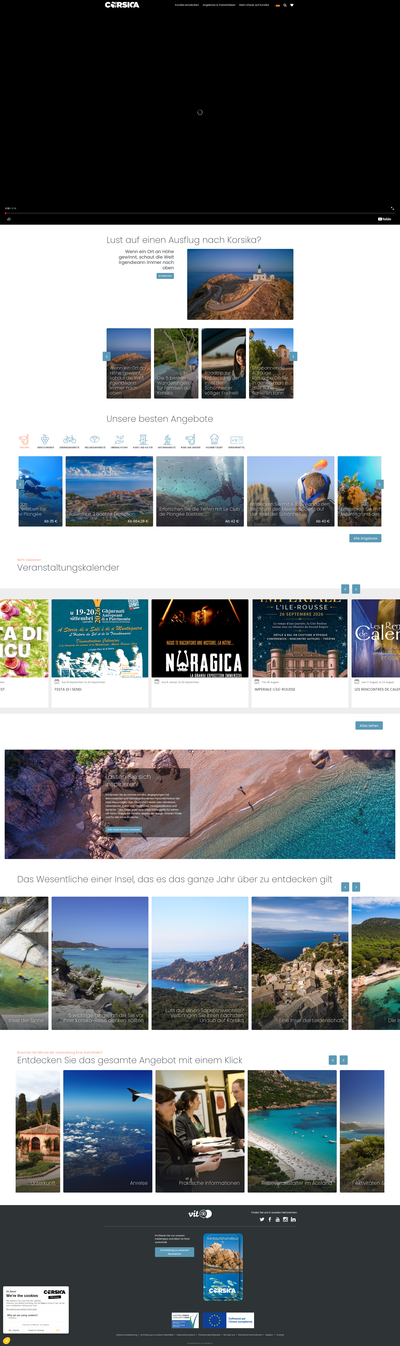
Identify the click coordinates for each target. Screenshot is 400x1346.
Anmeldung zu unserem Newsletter (174, 1252)
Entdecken (165, 276)
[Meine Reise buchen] (291, 5)
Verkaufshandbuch (186, 1335)
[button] (285, 5)
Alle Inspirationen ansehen (124, 829)
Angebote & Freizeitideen (219, 5)
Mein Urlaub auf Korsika (254, 5)
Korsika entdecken (187, 5)
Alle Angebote (365, 538)
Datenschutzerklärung (126, 1335)
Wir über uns (229, 1335)
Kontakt (280, 1335)
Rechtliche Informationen (250, 1335)
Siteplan (269, 1335)
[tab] (24, 441)
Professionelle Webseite (209, 1335)
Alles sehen (369, 725)
